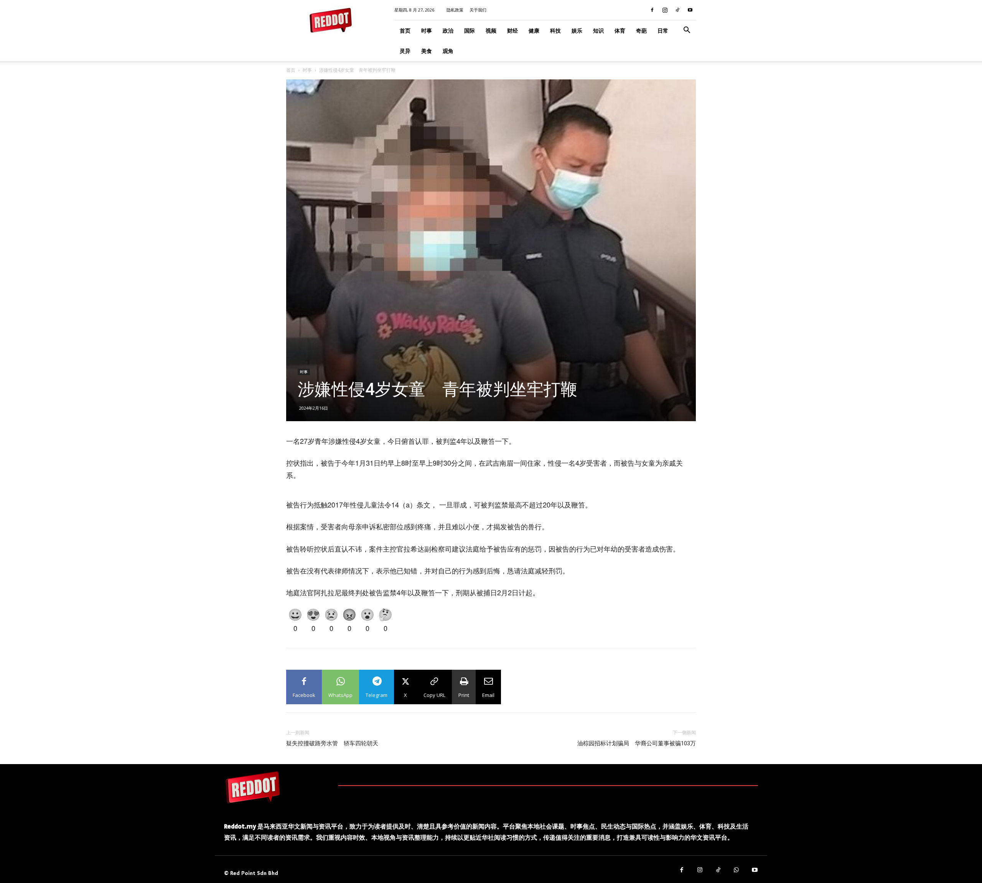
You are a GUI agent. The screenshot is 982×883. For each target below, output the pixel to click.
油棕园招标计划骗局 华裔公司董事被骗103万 (636, 743)
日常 (662, 30)
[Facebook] (652, 10)
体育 (620, 30)
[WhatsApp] (736, 870)
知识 (598, 30)
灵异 (405, 50)
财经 (512, 30)
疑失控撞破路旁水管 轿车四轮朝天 (332, 743)
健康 (534, 30)
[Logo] (253, 787)
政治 (448, 30)
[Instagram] (665, 10)
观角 (448, 50)
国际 (469, 30)
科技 (555, 30)
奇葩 (641, 30)
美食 (426, 50)
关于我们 (478, 10)
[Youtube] (690, 10)
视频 (491, 30)
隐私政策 (455, 10)
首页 (405, 30)
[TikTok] (677, 10)
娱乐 (577, 30)
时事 (426, 30)
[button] (686, 31)
